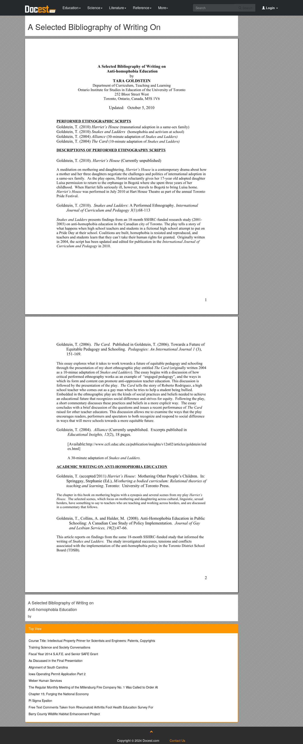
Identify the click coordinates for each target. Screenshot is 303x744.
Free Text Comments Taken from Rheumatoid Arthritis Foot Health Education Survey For (91, 707)
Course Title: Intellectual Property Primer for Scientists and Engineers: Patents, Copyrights (92, 640)
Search (247, 8)
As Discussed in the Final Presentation (56, 660)
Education (71, 7)
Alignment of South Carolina (48, 667)
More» (163, 7)
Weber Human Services (45, 680)
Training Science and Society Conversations (59, 647)
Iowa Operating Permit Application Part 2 (57, 674)
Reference (141, 7)
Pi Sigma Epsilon (40, 700)
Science (93, 7)
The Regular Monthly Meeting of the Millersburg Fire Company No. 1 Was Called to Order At (93, 687)
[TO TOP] (151, 731)
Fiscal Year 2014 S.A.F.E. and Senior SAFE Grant (63, 654)
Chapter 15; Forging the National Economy (59, 694)
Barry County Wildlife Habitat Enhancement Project (64, 714)
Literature (116, 7)
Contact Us (177, 740)
